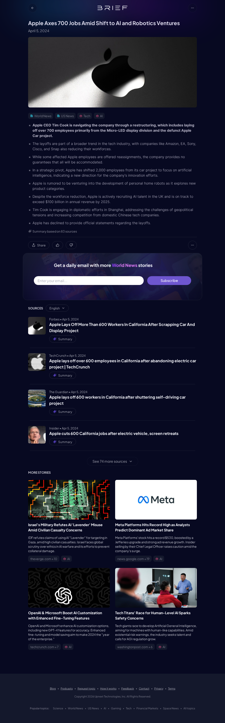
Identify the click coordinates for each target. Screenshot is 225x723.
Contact (144, 688)
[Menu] (192, 8)
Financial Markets (147, 708)
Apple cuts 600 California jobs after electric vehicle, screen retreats (113, 433)
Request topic (86, 688)
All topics (189, 708)
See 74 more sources (110, 461)
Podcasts (67, 688)
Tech (129, 708)
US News (93, 708)
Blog (53, 688)
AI (105, 708)
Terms (171, 688)
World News (75, 708)
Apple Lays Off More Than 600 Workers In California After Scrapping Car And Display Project (122, 327)
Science (58, 708)
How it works (108, 688)
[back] (32, 8)
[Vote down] (71, 245)
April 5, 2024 (38, 30)
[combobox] (57, 308)
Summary (65, 339)
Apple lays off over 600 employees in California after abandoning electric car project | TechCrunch (122, 363)
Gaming (116, 708)
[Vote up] (57, 245)
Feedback (127, 688)
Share (41, 245)
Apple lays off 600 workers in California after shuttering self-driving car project (117, 400)
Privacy (158, 688)
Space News (171, 708)
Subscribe (169, 280)
